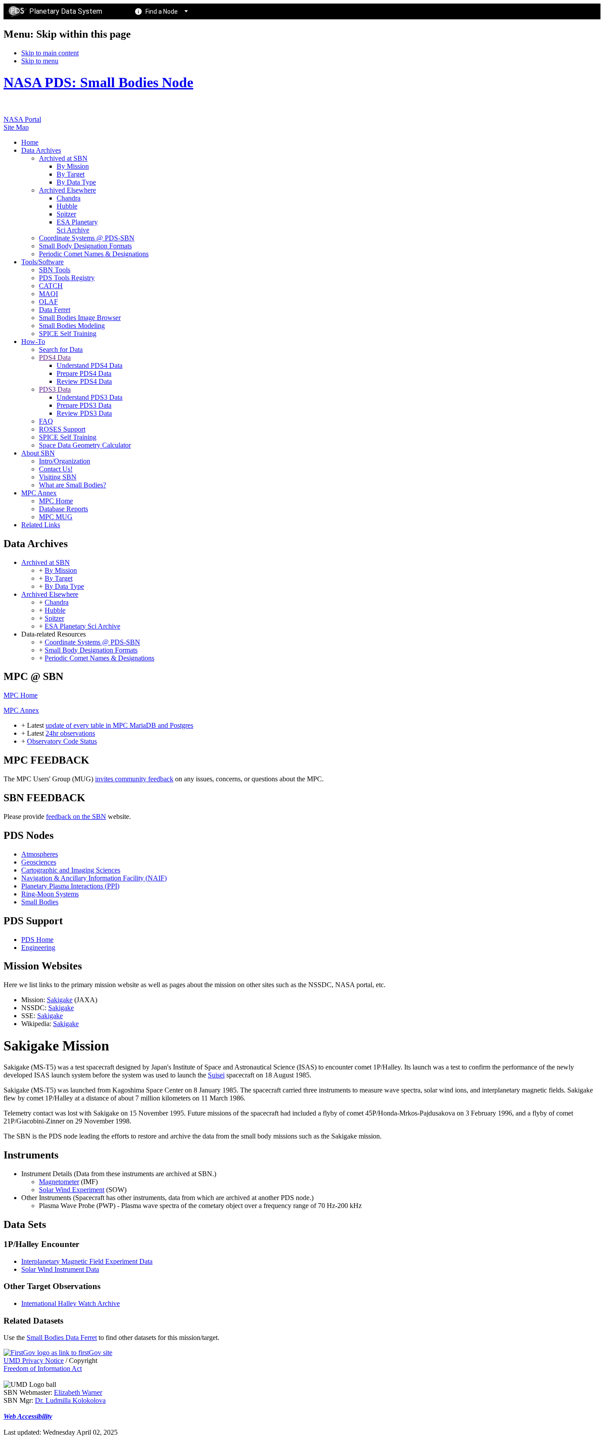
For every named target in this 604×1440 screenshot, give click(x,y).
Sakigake (60, 1000)
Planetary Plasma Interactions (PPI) (70, 886)
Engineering (38, 947)
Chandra (57, 602)
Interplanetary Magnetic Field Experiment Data (87, 1261)
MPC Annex (21, 710)
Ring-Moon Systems (50, 894)
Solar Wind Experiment (71, 1189)
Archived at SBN (45, 562)
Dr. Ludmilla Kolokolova (70, 1400)
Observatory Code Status (62, 741)
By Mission (61, 570)
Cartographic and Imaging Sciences (70, 870)
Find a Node (161, 11)
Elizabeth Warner (78, 1392)
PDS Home (37, 939)
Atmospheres (39, 854)
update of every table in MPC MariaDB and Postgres (119, 725)
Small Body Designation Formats (91, 650)
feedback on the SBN (76, 816)
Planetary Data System (65, 11)
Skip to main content (50, 53)
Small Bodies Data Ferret (62, 1337)
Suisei (216, 1075)
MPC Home (21, 695)
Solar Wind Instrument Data (60, 1269)
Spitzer (54, 618)
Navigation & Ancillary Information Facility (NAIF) (94, 878)
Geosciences (38, 862)
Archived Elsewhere (49, 594)
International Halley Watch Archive (70, 1303)
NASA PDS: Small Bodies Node (98, 82)
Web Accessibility (28, 1416)
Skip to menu (39, 61)
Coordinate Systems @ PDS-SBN (92, 642)
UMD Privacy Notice (34, 1360)
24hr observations (70, 733)
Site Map (16, 127)
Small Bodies (39, 902)
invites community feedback (134, 779)
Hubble (55, 610)
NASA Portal (22, 119)
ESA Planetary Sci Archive (82, 626)
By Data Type (64, 586)
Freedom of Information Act (43, 1368)
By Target (59, 578)
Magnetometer (59, 1181)
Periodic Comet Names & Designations (99, 658)
